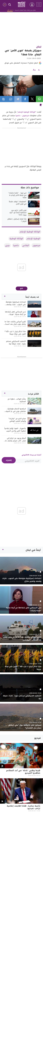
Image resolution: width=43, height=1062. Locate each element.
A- (39, 70)
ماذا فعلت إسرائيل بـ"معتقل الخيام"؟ (16, 220)
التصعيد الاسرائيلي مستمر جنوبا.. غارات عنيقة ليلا (16, 342)
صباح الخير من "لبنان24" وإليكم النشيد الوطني (17, 419)
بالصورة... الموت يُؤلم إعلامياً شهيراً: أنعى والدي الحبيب (15, 429)
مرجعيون (25, 115)
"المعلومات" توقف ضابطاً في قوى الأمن (17, 203)
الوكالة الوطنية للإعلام (26, 112)
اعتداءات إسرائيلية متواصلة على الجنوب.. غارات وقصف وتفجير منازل (16, 303)
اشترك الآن (10, 10)
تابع (21, 288)
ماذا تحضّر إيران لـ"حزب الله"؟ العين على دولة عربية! (15, 332)
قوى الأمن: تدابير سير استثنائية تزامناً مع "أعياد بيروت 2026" (17, 212)
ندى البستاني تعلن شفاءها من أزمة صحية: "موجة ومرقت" (15, 313)
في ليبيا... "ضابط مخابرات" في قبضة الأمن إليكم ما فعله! (17, 195)
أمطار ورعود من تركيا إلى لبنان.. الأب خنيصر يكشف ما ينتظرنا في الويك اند (15, 439)
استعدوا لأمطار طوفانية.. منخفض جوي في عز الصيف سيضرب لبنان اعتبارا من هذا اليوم (15, 410)
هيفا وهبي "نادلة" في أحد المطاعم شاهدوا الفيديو (23, 772)
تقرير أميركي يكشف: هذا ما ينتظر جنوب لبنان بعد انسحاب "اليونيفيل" (15, 322)
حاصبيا (17, 115)
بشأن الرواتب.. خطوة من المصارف (17, 400)
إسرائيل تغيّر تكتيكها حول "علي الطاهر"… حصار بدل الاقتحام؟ (23, 726)
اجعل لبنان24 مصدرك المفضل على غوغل (21, 63)
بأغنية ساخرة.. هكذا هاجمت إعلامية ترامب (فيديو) (23, 807)
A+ (34, 70)
